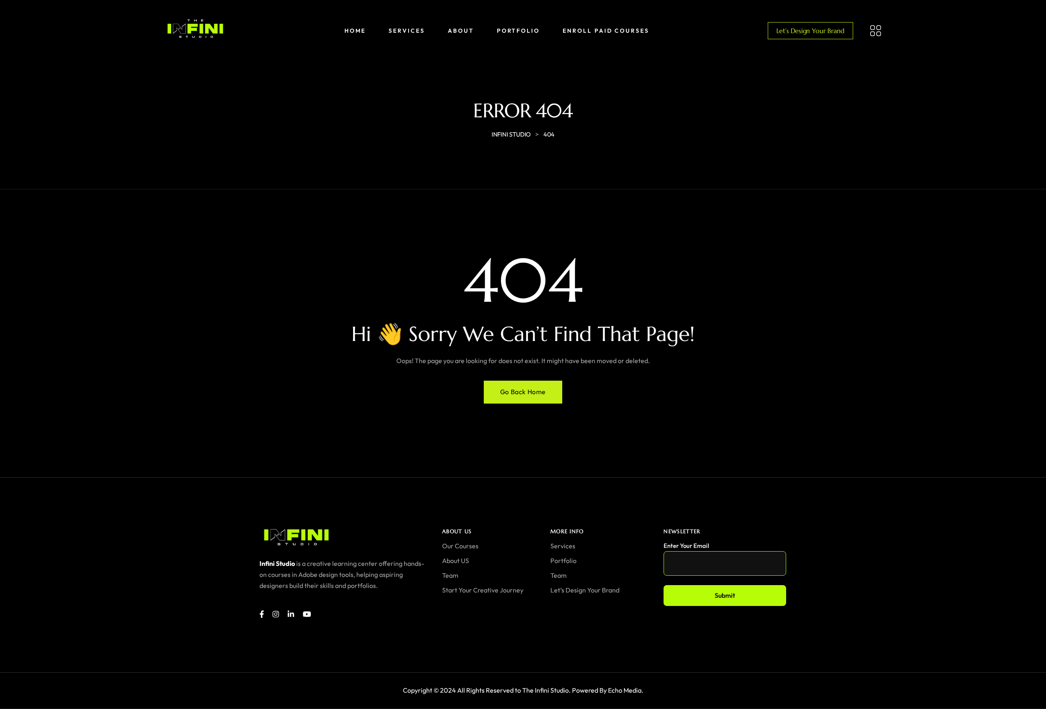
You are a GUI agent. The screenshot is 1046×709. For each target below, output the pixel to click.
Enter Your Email (686, 546)
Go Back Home (523, 392)
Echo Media (624, 690)
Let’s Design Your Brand (810, 31)
